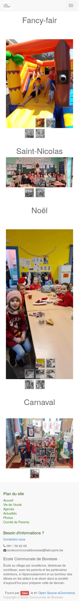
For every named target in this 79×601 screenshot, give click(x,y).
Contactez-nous (14, 539)
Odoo (25, 593)
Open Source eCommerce (56, 593)
